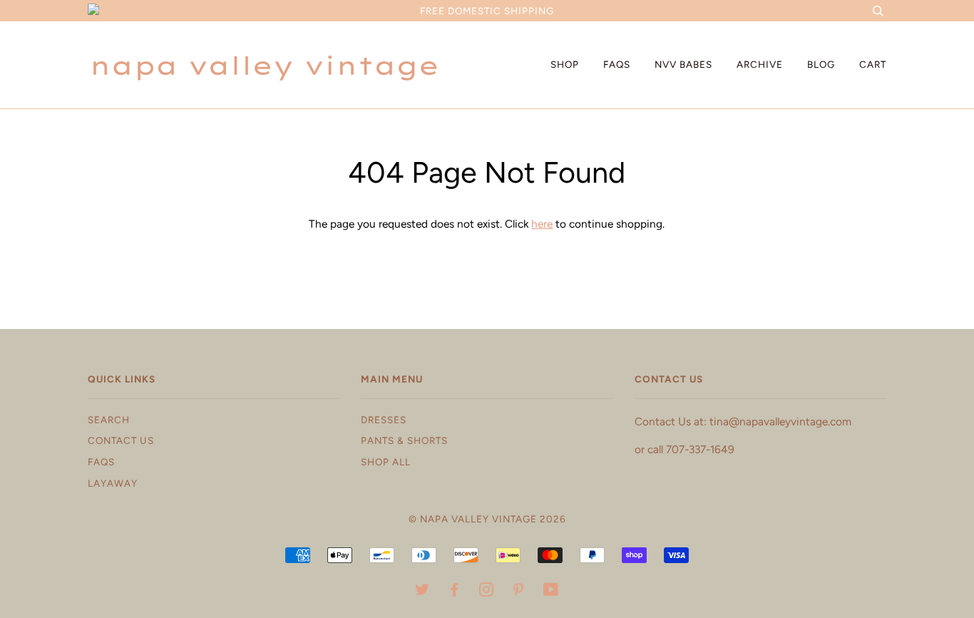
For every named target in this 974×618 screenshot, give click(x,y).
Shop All (386, 461)
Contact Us (121, 440)
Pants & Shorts (404, 440)
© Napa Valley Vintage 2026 (487, 519)
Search (109, 419)
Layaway (113, 483)
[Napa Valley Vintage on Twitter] (422, 591)
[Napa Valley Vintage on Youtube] (551, 591)
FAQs (616, 64)
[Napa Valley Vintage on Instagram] (486, 591)
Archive (760, 64)
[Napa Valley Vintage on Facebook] (454, 591)
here (542, 224)
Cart (872, 64)
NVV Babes (683, 64)
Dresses (383, 419)
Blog (821, 64)
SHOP (564, 64)
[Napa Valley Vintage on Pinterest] (518, 591)
